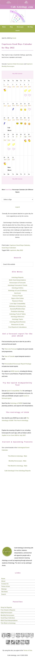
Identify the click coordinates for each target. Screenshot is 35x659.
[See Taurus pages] (8, 638)
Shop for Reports (6, 607)
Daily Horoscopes (6, 612)
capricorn (13, 250)
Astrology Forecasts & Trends (17, 285)
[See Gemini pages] (13, 638)
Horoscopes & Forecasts (17, 282)
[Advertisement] (17, 507)
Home (3, 578)
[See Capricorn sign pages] (18, 645)
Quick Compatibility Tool (15, 390)
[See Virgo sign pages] (27, 638)
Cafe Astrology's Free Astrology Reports (18, 470)
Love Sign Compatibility (17, 303)
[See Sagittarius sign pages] (12, 645)
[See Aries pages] (3, 638)
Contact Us (4, 584)
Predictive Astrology (17, 311)
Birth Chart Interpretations (17, 280)
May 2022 (20, 250)
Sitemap (4, 589)
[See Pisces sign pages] (27, 645)
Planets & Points (17, 301)
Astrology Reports (17, 277)
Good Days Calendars (9, 247)
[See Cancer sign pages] (18, 638)
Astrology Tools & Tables (17, 314)
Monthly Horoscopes (7, 615)
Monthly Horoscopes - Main (17, 461)
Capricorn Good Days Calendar (20, 245)
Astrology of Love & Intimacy (17, 290)
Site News (4, 591)
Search (3, 594)
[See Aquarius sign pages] (22, 645)
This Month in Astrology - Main (17, 466)
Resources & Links (17, 324)
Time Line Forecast (11, 349)
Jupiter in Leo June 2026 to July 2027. (14, 435)
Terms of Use (5, 586)
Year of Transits (10, 356)
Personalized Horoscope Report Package (18, 364)
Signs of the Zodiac (17, 298)
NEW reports (15, 371)
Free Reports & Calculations (17, 327)
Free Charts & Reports (8, 610)
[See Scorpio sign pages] (8, 645)
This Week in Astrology (8, 623)
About (3, 581)
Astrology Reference (17, 316)
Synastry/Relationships (17, 309)
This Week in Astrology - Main (17, 456)
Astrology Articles (17, 288)
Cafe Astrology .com (17, 15)
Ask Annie (17, 293)
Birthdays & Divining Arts (17, 306)
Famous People (17, 295)
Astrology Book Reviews (17, 322)
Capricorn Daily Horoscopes (15, 64)
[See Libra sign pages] (31, 638)
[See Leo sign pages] (22, 638)
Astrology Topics (17, 319)
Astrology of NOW (16, 403)
